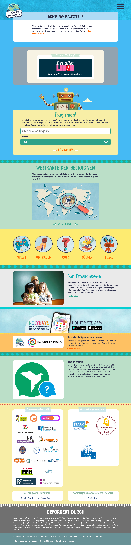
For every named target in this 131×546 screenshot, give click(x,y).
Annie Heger (93, 498)
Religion (24, 136)
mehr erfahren (74, 348)
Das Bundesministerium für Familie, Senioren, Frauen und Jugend (89, 518)
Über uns (39, 536)
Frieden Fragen (75, 361)
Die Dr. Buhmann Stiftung (75, 523)
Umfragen (43, 257)
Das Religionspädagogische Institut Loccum (91, 525)
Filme (109, 257)
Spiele (22, 257)
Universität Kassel (72, 520)
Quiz (65, 257)
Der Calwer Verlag (35, 525)
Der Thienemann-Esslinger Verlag (58, 525)
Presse (48, 536)
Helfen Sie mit (85, 536)
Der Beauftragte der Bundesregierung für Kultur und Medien (38, 520)
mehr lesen (73, 296)
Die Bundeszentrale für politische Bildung (46, 523)
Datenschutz (28, 536)
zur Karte (65, 224)
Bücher (87, 257)
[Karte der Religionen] (65, 201)
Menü (120, 6)
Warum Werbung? (66, 55)
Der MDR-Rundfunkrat (51, 527)
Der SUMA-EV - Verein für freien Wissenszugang (82, 527)
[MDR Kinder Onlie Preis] (88, 451)
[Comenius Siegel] (106, 425)
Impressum (17, 536)
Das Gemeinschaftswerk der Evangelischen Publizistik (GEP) (37, 518)
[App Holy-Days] (65, 321)
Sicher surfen (98, 536)
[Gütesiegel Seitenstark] (80, 425)
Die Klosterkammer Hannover (99, 523)
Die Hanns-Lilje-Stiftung (91, 520)
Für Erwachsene (70, 536)
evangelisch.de (38, 541)
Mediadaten (57, 536)
